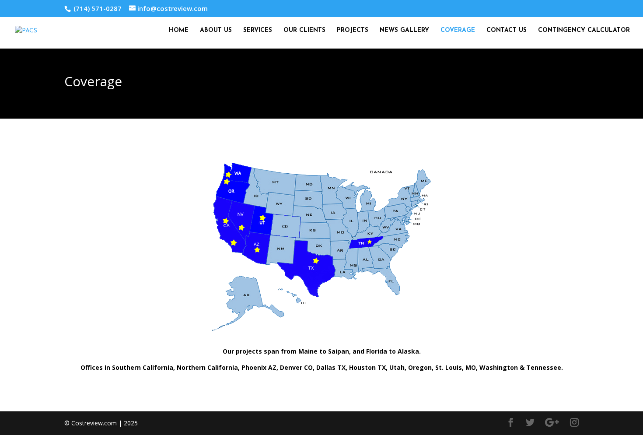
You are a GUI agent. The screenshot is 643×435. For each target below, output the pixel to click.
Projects (352, 31)
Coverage (457, 31)
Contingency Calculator (584, 31)
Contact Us (506, 31)
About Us (216, 31)
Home (179, 31)
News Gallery (404, 31)
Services (257, 31)
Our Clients (304, 31)
